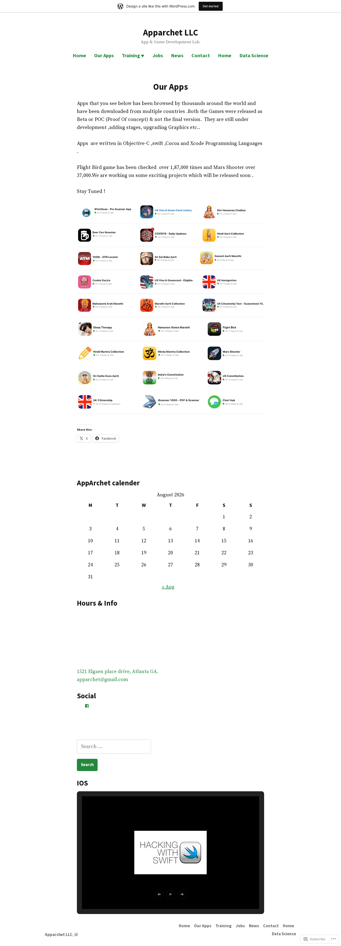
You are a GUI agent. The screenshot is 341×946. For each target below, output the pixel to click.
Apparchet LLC (170, 32)
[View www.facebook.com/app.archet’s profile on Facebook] (87, 706)
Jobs (158, 55)
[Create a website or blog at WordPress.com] (76, 934)
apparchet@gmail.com (102, 680)
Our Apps (104, 55)
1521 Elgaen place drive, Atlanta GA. (117, 672)
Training (131, 55)
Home (79, 55)
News (177, 55)
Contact (200, 55)
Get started (211, 6)
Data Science (253, 55)
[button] (159, 894)
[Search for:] (114, 747)
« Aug (168, 587)
